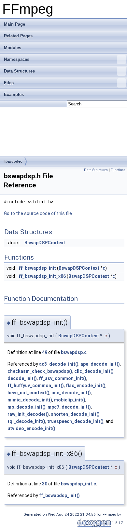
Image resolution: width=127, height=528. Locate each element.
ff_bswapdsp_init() (59, 495)
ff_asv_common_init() (62, 378)
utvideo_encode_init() (31, 428)
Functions (118, 170)
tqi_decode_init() (26, 421)
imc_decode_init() (71, 392)
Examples (14, 94)
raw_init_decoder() (28, 414)
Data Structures (19, 71)
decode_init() (22, 378)
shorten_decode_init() (75, 414)
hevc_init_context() (28, 392)
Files (9, 82)
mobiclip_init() (69, 399)
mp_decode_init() (26, 407)
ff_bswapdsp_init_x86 (42, 276)
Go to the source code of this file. (38, 213)
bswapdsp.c (74, 352)
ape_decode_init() (100, 364)
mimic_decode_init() (29, 399)
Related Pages (18, 36)
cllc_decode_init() (94, 371)
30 (44, 483)
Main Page (14, 24)
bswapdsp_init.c (78, 483)
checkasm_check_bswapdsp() (39, 371)
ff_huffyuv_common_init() (35, 385)
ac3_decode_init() (58, 364)
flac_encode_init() (86, 385)
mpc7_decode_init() (69, 407)
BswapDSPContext (44, 242)
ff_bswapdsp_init (37, 268)
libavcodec (13, 161)
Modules (12, 47)
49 (44, 352)
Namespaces (16, 59)
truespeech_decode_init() (75, 421)
